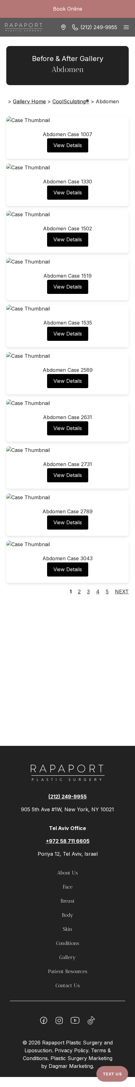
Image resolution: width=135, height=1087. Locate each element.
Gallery (67, 957)
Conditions (67, 943)
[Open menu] (126, 27)
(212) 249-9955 (98, 27)
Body (67, 915)
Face (68, 887)
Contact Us (68, 985)
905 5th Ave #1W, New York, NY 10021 (67, 809)
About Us (67, 873)
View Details (67, 145)
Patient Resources (67, 971)
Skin (67, 929)
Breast (68, 901)
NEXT (122, 591)
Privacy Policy (71, 1050)
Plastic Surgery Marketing (81, 1058)
